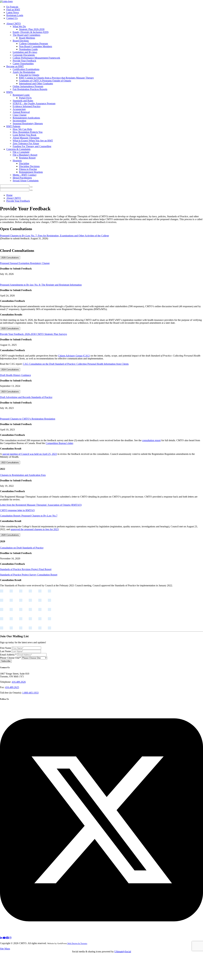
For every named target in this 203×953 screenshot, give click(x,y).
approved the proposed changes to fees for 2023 (35, 529)
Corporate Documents (24, 55)
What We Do (19, 26)
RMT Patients (13, 126)
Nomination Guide (28, 49)
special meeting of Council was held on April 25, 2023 (29, 454)
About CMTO (13, 23)
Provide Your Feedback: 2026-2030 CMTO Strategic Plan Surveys (33, 334)
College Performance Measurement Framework (36, 57)
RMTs (9, 92)
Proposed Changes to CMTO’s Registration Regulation (27, 418)
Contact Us (12, 18)
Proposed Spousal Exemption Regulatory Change (25, 263)
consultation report (151, 440)
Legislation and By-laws (25, 52)
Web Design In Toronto (77, 943)
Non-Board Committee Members (35, 46)
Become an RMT (15, 66)
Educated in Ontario (29, 75)
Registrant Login (14, 15)
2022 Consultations (10, 462)
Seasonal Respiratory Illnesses (28, 123)
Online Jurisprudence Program (28, 86)
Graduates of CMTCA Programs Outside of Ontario (45, 80)
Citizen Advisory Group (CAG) (74, 355)
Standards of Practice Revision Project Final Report (25, 569)
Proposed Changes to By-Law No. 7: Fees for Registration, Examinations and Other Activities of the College (54, 235)
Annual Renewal (21, 112)
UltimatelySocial (122, 951)
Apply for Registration (24, 72)
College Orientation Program (33, 43)
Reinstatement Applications (26, 117)
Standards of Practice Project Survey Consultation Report (28, 574)
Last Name (6, 651)
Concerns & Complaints (18, 149)
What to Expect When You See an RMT (33, 140)
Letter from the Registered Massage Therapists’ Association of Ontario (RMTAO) (41, 505)
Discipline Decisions (29, 166)
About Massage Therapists (26, 137)
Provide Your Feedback (24, 60)
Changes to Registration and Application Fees (23, 475)
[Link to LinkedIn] (1, 938)
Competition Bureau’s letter (59, 443)
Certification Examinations (26, 69)
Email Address (8, 654)
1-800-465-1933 (30, 692)
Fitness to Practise (28, 169)
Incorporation (19, 120)
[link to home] (6, 1)
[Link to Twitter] (101, 935)
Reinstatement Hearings (31, 172)
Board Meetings (27, 37)
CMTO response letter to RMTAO (17, 510)
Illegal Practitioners (22, 177)
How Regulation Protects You (28, 132)
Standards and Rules (23, 100)
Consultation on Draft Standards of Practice (21, 547)
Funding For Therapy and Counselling (32, 146)
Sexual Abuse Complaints (26, 180)
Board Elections (21, 40)
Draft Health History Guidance (15, 375)
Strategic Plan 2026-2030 (31, 29)
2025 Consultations (10, 328)
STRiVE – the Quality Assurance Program (34, 103)
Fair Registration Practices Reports (30, 89)
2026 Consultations (10, 257)
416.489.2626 (19, 682)
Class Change (19, 115)
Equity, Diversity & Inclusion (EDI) (31, 32)
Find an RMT (13, 9)
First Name (6, 648)
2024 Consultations (10, 369)
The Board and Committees (26, 35)
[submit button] (31, 190)
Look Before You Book (24, 135)
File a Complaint (21, 152)
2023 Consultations (10, 391)
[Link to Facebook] (7, 938)
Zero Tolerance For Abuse (26, 143)
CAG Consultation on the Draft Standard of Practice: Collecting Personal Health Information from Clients (76, 364)
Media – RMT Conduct (24, 175)
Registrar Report (27, 157)
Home (9, 195)
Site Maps (5, 948)
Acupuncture (19, 109)
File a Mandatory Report (25, 155)
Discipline (24, 163)
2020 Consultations (10, 535)
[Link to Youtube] (4, 938)
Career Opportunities (23, 63)
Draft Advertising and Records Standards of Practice (26, 397)
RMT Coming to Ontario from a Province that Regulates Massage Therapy (56, 77)
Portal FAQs (25, 97)
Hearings (17, 160)
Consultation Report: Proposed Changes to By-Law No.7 (28, 515)
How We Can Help (22, 129)
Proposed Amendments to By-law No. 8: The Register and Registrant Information (41, 284)
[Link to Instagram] (10, 938)
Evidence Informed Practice (26, 106)
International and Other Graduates (36, 83)
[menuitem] (104, 43)
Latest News (12, 12)
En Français (12, 6)
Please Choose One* (10, 657)
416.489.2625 (12, 687)
